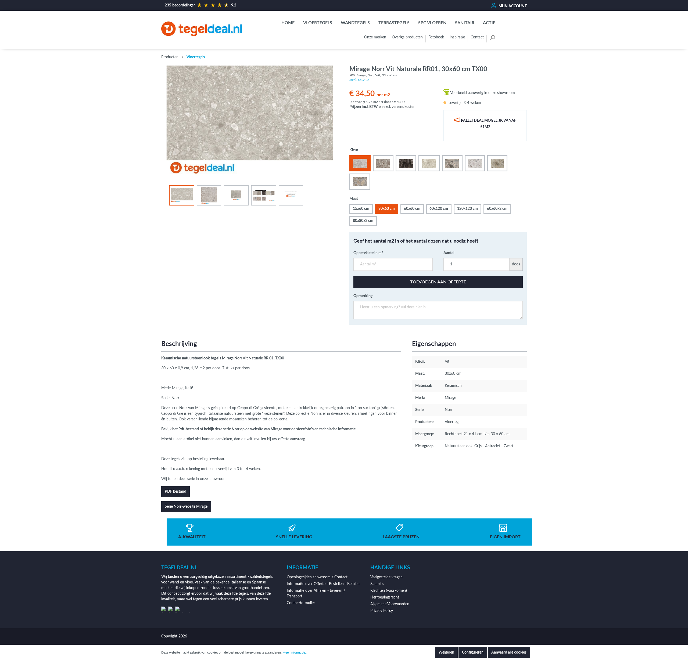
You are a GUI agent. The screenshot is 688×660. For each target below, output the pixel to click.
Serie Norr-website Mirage (186, 506)
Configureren (472, 652)
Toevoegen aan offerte (438, 282)
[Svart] (406, 163)
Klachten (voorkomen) (388, 591)
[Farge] (452, 163)
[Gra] (383, 163)
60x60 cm (412, 209)
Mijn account (512, 6)
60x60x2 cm (497, 209)
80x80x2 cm (363, 221)
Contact (477, 37)
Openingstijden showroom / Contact (317, 577)
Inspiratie (457, 37)
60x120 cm (438, 209)
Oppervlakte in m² (368, 253)
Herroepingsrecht (384, 597)
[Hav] (475, 163)
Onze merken (375, 37)
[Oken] (497, 163)
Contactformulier (301, 603)
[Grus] (359, 182)
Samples (377, 584)
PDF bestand (175, 491)
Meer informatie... (294, 652)
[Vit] (360, 163)
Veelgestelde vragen (386, 577)
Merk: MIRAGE (359, 79)
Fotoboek (436, 37)
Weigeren (446, 652)
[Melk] (428, 163)
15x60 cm (361, 209)
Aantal (448, 253)
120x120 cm (467, 209)
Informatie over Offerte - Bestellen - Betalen (323, 584)
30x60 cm (386, 209)
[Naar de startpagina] (201, 28)
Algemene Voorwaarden (389, 604)
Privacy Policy (381, 611)
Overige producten (407, 37)
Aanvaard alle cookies (508, 652)
